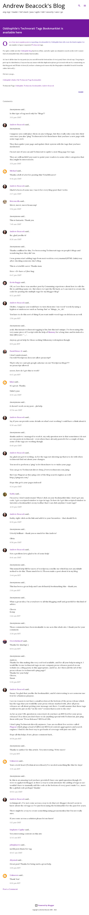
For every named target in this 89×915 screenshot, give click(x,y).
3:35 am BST (15, 769)
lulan (12, 382)
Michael (13, 171)
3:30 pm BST (15, 633)
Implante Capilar (17, 829)
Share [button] (80, 92)
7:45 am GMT (15, 224)
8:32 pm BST (15, 295)
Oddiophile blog (26, 51)
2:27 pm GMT (15, 194)
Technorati (36, 45)
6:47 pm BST (15, 374)
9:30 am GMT (16, 425)
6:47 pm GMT (16, 275)
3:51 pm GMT (15, 163)
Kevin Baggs (15, 282)
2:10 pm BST (15, 590)
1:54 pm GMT (15, 209)
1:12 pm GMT (15, 822)
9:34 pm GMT (16, 486)
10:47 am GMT (16, 853)
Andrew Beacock (48, 86)
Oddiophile (19, 86)
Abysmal (13, 860)
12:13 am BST (15, 837)
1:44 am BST (15, 616)
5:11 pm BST (15, 754)
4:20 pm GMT (16, 507)
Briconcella (15, 201)
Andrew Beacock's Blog (34, 6)
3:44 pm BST (15, 575)
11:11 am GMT (16, 395)
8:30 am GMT (16, 239)
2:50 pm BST (15, 318)
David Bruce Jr (16, 351)
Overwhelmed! (16, 641)
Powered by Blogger (46, 905)
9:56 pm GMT (16, 542)
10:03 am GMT (16, 792)
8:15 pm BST (15, 344)
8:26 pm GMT (16, 522)
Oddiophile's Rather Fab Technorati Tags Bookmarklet (22, 80)
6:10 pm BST (15, 883)
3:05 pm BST (15, 868)
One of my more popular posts (19, 42)
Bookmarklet (36, 86)
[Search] (79, 4)
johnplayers (15, 845)
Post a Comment (10, 889)
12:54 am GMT (16, 410)
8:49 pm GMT (16, 445)
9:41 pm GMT (16, 179)
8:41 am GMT (15, 557)
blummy (51, 332)
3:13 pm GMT (15, 117)
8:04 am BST (15, 649)
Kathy (12, 494)
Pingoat (13, 727)
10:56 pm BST (15, 738)
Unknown (14, 761)
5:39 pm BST (15, 682)
